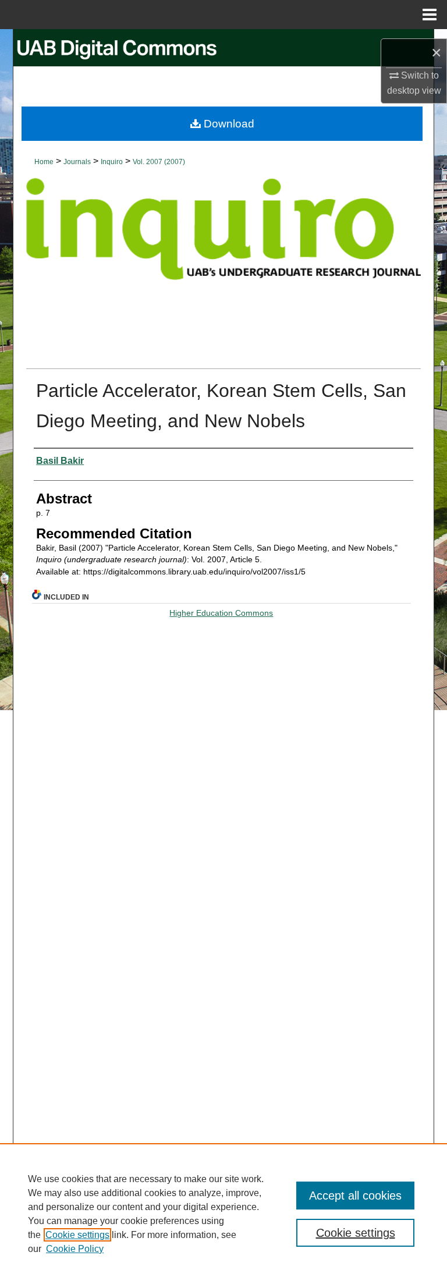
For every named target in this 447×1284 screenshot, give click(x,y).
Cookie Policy (75, 1249)
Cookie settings (77, 1235)
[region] (223, 1213)
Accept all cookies (355, 1195)
